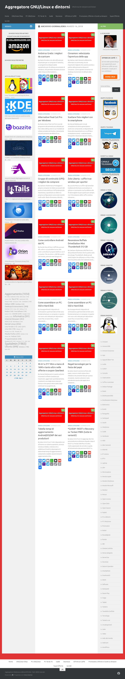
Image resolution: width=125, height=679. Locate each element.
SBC (103, 544)
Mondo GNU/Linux (108, 481)
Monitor (104, 490)
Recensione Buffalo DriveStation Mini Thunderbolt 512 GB (78, 243)
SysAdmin (15, 344)
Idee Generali (106, 445)
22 (18, 372)
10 (26, 366)
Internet (104, 449)
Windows (24, 347)
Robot (104, 530)
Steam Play (105, 593)
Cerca (116, 89)
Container (26, 301)
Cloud (8, 301)
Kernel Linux (13, 324)
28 (15, 375)
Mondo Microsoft (107, 485)
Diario (104, 391)
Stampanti (105, 589)
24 (26, 372)
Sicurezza (59, 16)
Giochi (104, 422)
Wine (7, 349)
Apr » (21, 378)
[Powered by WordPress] (12, 675)
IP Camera (105, 454)
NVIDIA (24, 334)
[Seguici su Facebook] (31, 26)
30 (22, 375)
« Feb (16, 378)
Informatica (21, 316)
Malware (19, 329)
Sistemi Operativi (107, 566)
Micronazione (106, 472)
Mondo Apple (106, 476)
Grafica (8, 316)
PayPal (104, 512)
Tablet (104, 602)
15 (18, 369)
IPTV (103, 458)
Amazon (105, 342)
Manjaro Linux (9, 331)
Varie (104, 629)
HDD (103, 440)
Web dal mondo (107, 638)
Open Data (105, 503)
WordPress (105, 647)
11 (30, 366)
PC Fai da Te (42, 16)
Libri (103, 467)
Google (26, 314)
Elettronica (105, 404)
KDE (8, 321)
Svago (104, 598)
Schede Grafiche (107, 548)
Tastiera (105, 607)
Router (104, 539)
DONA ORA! (110, 77)
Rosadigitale (106, 535)
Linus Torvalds (11, 326)
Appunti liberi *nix (108, 360)
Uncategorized (107, 625)
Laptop (104, 463)
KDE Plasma (18, 321)
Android (14, 296)
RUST (27, 341)
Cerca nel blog (105, 86)
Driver (16, 309)
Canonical (23, 299)
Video (104, 634)
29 (18, 375)
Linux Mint (10, 329)
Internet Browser (14, 319)
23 (22, 372)
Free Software (20, 311)
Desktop (19, 304)
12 (7, 369)
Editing (23, 309)
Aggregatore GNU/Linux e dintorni (37, 6)
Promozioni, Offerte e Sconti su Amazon (93, 16)
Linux (21, 326)
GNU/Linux (105, 427)
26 (7, 375)
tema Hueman (28, 675)
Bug (15, 299)
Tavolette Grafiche (108, 611)
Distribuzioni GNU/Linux (109, 400)
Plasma (7, 336)
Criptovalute (106, 378)
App (103, 355)
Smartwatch (106, 575)
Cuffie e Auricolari (108, 382)
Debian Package (107, 386)
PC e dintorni (106, 517)
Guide (51, 16)
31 (26, 375)
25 (30, 372)
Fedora (9, 311)
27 (11, 375)
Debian (10, 304)
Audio (104, 364)
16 (22, 369)
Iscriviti (7, 21)
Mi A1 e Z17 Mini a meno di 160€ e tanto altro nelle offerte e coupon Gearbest (51, 367)
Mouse (104, 494)
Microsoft (18, 331)
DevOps (9, 309)
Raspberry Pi (10, 341)
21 (15, 372)
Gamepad (105, 418)
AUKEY (104, 369)
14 (15, 369)
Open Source (106, 508)
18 (30, 369)
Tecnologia (105, 616)
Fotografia (105, 413)
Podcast (16, 336)
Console (105, 373)
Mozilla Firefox (12, 334)
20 (11, 372)
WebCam (105, 643)
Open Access (106, 499)
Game (8, 314)
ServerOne (105, 557)
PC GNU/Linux (30, 16)
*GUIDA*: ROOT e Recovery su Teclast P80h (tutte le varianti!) (81, 432)
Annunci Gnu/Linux (108, 351)
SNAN (104, 580)
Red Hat (20, 341)
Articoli (8, 299)
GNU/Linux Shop (17, 16)
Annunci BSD (106, 346)
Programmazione (13, 339)
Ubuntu (11, 346)
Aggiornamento (17, 294)
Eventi (104, 409)
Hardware (105, 436)
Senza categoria (44, 50)
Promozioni (106, 526)
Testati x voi (106, 620)
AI (7, 296)
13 (11, 369)
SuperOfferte (114, 16)
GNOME (17, 314)
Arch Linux (24, 296)
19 (7, 372)
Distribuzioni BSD (107, 395)
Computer (17, 301)
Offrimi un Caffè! (71, 16)
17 (26, 369)
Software (105, 584)
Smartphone (106, 571)
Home (7, 16)
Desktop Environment (16, 306)
